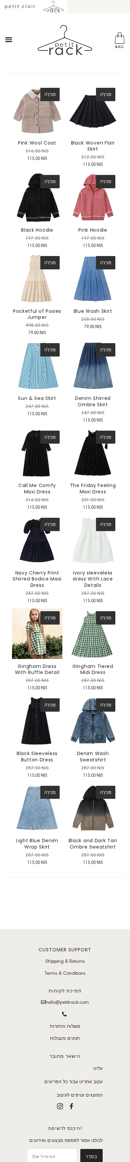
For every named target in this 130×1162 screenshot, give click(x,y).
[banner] (65, 40)
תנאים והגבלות (65, 1038)
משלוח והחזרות (65, 1026)
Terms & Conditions (65, 973)
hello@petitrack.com (67, 1002)
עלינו (98, 1068)
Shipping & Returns (65, 961)
